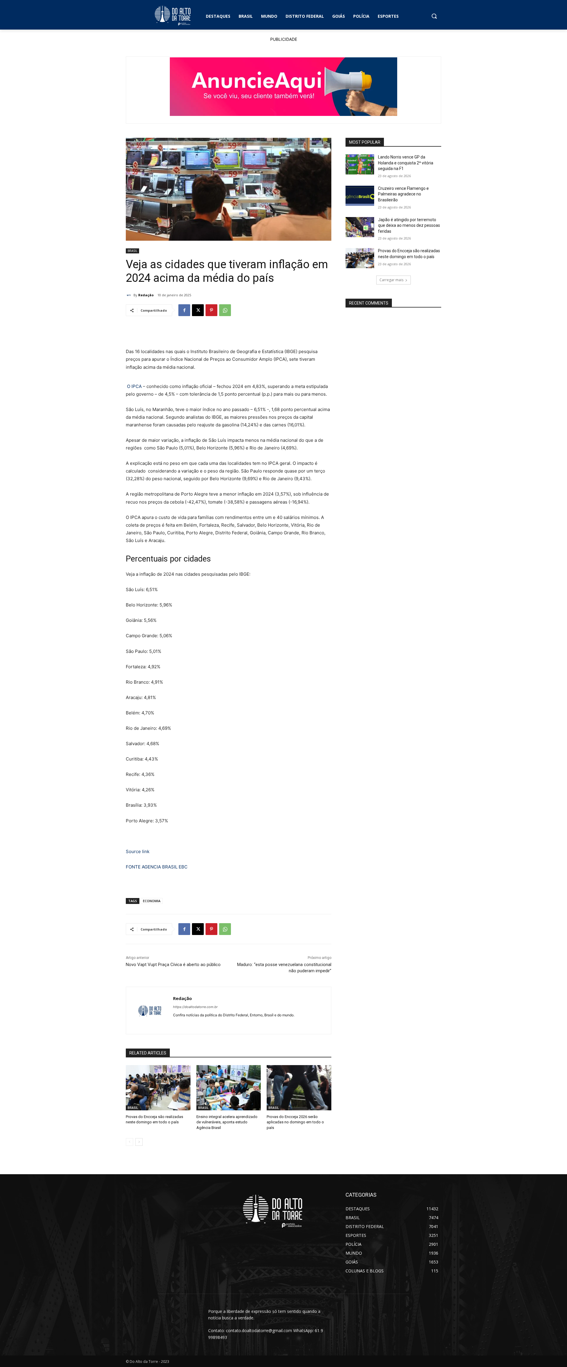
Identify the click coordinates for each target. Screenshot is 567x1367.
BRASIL (132, 251)
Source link (137, 851)
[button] (434, 16)
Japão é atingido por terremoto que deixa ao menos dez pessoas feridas (409, 225)
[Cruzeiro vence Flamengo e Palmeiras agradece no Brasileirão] (360, 196)
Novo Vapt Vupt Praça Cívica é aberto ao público (173, 964)
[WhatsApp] (225, 310)
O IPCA (134, 386)
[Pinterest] (211, 310)
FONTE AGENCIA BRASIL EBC (157, 867)
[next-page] (139, 1142)
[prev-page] (129, 1142)
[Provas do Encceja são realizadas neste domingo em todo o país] (158, 1087)
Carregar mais (391, 279)
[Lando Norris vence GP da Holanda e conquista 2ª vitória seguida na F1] (360, 164)
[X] (198, 310)
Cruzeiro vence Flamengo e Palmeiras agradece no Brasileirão (403, 194)
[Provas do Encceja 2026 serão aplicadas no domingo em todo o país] (299, 1087)
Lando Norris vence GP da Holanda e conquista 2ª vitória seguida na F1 (405, 163)
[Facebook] (184, 310)
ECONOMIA (151, 901)
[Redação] (129, 295)
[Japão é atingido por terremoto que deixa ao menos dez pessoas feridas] (360, 227)
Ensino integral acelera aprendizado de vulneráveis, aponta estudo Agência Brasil (227, 1122)
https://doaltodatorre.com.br (195, 1007)
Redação (146, 295)
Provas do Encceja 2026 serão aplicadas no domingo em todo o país (295, 1122)
